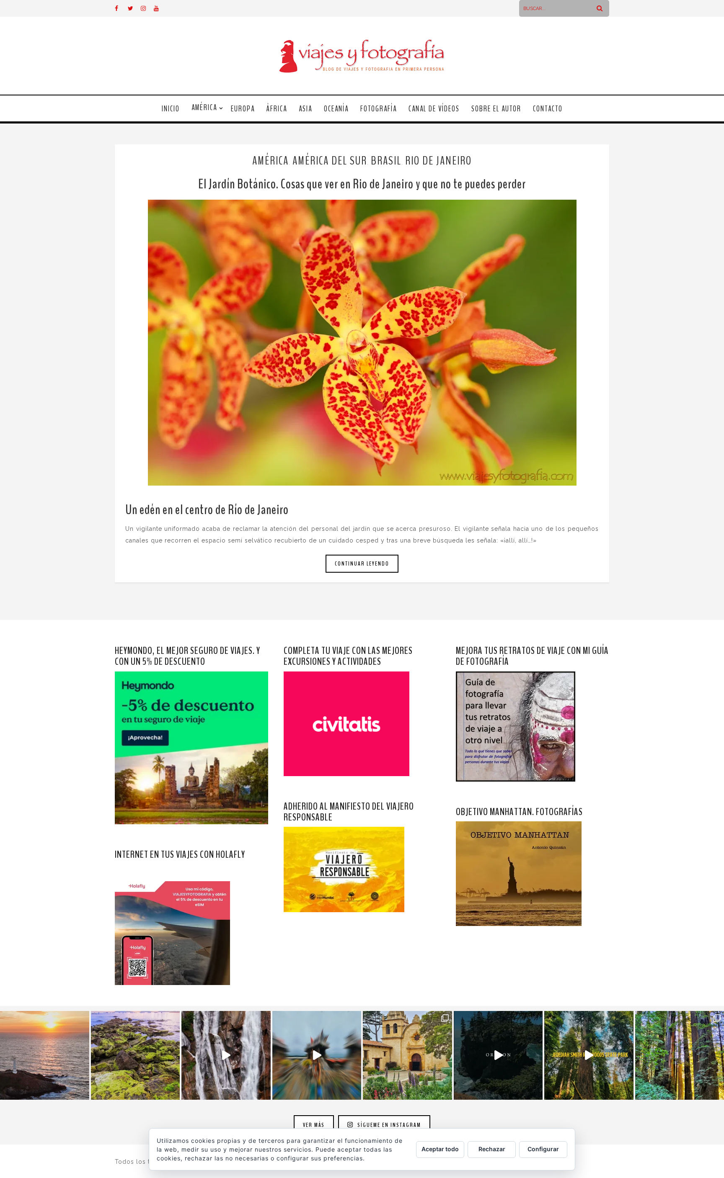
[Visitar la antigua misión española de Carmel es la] (407, 1055)
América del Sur (329, 161)
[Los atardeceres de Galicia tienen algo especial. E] (44, 1055)
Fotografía (378, 108)
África (276, 108)
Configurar (543, 1148)
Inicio (171, 108)
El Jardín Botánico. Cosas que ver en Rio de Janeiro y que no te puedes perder (362, 184)
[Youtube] (160, 8)
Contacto (548, 108)
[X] (134, 8)
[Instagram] (147, 8)
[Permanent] (362, 343)
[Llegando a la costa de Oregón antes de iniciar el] (498, 1055)
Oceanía (336, 108)
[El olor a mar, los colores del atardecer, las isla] (135, 1055)
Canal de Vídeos (434, 108)
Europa (243, 108)
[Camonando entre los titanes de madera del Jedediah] (589, 1055)
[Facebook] (121, 8)
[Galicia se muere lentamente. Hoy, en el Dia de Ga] (226, 1055)
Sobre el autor (496, 108)
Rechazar (491, 1148)
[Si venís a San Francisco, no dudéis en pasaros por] (317, 1055)
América (204, 107)
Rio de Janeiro (438, 161)
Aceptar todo (440, 1148)
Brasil (386, 161)
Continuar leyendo (362, 564)
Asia (305, 108)
